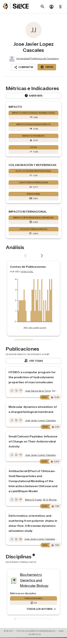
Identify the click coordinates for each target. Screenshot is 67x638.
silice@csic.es (34, 634)
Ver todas (33, 361)
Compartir (23, 67)
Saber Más (33, 95)
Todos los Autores (20, 609)
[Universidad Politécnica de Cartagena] (11, 59)
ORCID (46, 67)
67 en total (27, 271)
